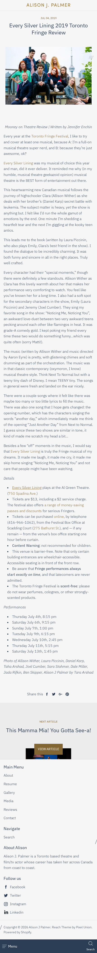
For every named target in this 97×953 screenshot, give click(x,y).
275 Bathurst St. (46, 528)
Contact (10, 818)
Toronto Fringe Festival (49, 136)
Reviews (10, 809)
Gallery (9, 792)
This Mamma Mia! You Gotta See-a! (48, 730)
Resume (10, 784)
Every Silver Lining (18, 163)
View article (48, 749)
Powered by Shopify (17, 932)
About (8, 775)
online (59, 516)
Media (8, 801)
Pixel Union (84, 927)
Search (9, 837)
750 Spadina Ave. (22, 493)
